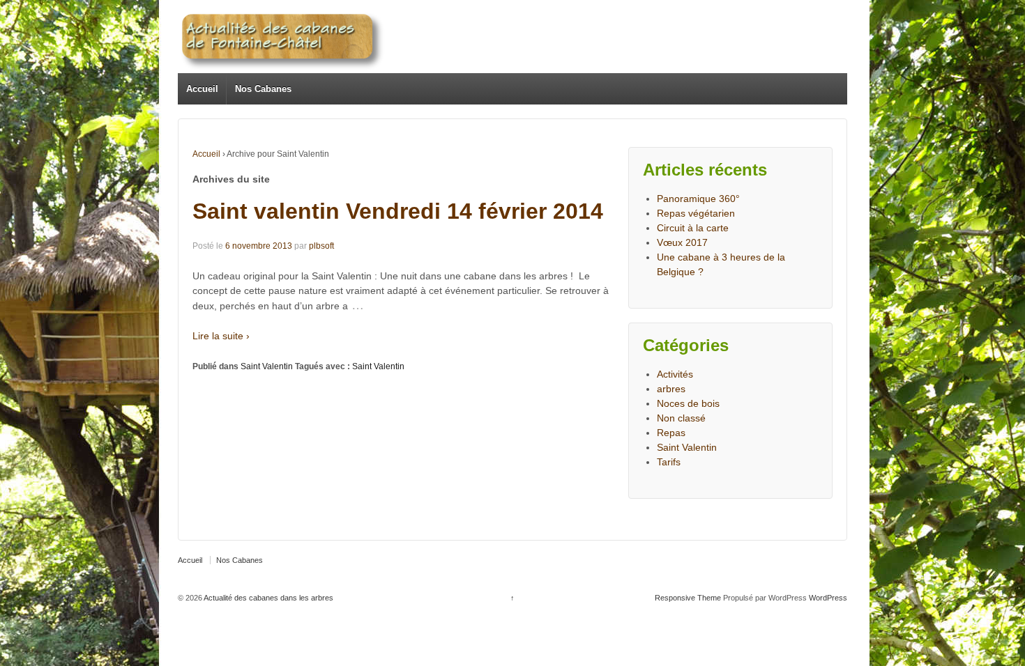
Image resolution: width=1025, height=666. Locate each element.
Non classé (681, 418)
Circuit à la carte (693, 227)
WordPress (828, 598)
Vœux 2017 (682, 242)
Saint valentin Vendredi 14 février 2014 (397, 211)
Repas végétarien (696, 213)
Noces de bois (688, 403)
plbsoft (321, 246)
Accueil (202, 89)
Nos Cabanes (263, 89)
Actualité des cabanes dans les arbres (267, 598)
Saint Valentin (267, 366)
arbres (671, 388)
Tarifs (669, 461)
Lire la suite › (221, 335)
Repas (671, 432)
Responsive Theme (688, 598)
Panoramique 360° (698, 198)
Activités (675, 374)
